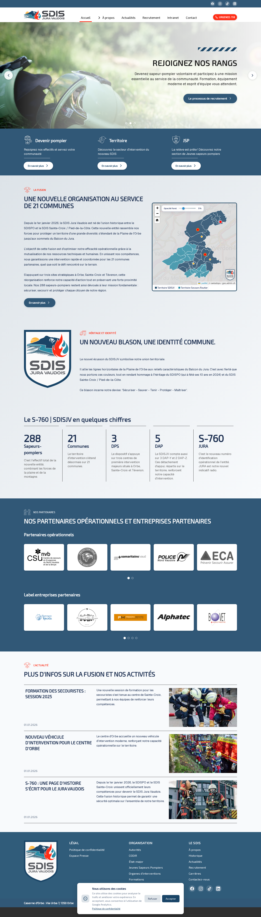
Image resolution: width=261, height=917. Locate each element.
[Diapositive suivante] (252, 75)
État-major (136, 861)
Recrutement (151, 17)
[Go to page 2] (132, 578)
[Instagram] (220, 3)
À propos (108, 17)
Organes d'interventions (145, 873)
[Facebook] (212, 3)
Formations (136, 879)
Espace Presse (79, 855)
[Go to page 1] (128, 578)
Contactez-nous (199, 879)
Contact (191, 17)
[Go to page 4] (136, 638)
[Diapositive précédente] (8, 75)
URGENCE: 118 (227, 17)
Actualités (128, 17)
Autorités (135, 849)
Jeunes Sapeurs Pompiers (146, 867)
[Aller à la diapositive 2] (130, 123)
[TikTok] (227, 3)
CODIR (133, 855)
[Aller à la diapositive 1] (126, 123)
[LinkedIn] (234, 3)
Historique (195, 855)
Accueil (85, 17)
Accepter (171, 898)
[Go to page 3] (132, 638)
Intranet (173, 17)
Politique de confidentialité (87, 849)
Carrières (195, 873)
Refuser (152, 898)
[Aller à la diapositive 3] (135, 123)
